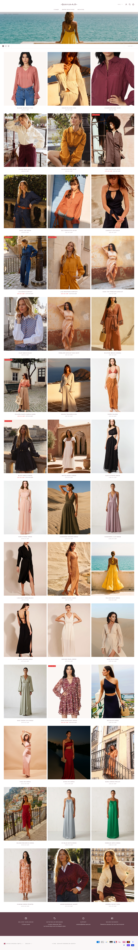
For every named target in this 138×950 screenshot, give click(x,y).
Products (15, 14)
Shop (10, 14)
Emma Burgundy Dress (69, 720)
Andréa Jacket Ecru (112, 904)
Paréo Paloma (113, 414)
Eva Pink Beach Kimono (112, 353)
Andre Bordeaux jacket (69, 904)
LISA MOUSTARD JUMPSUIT (69, 291)
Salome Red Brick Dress (25, 843)
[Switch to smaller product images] (6, 46)
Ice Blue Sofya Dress (69, 843)
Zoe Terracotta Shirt (69, 230)
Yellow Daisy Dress (113, 598)
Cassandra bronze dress (69, 536)
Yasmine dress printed (25, 904)
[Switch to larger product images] (3, 46)
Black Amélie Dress (25, 475)
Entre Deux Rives (68, 9)
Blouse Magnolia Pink (25, 108)
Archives (81, 9)
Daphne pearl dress (69, 659)
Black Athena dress (112, 475)
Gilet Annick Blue (25, 353)
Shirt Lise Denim (25, 230)
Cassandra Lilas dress (113, 536)
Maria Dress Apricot (112, 781)
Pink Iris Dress (25, 781)
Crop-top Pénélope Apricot (113, 291)
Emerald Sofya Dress (112, 843)
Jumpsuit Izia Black (113, 230)
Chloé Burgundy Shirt (113, 108)
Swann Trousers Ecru (69, 414)
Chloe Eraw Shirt (25, 169)
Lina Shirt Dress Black (25, 598)
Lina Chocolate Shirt (113, 169)
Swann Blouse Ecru (69, 108)
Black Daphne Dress (25, 659)
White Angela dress (69, 475)
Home (5, 14)
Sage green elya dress (25, 720)
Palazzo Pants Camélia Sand (25, 414)
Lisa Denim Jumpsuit (25, 291)
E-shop (56, 9)
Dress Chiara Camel (69, 598)
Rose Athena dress (25, 536)
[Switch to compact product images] (8, 46)
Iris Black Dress (113, 720)
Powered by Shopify (69, 943)
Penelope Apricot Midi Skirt (69, 353)
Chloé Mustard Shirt (69, 169)
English (28, 943)
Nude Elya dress (113, 659)
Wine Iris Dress (69, 781)
